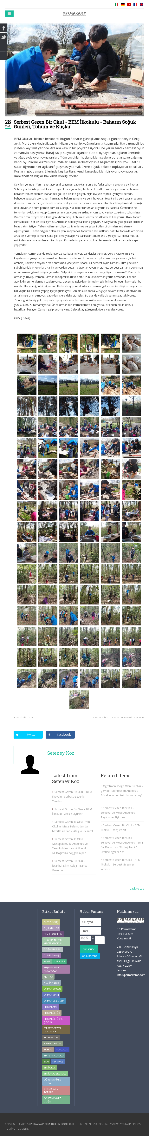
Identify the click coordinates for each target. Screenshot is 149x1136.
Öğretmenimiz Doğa (52, 1081)
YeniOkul (57, 1061)
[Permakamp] (74, 13)
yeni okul (49, 1067)
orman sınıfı (51, 994)
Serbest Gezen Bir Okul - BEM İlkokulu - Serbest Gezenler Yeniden (72, 796)
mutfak (48, 976)
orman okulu (52, 988)
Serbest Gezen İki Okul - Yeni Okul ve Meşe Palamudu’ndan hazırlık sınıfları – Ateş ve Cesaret (72, 826)
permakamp (50, 1007)
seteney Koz (51, 1037)
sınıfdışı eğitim (52, 1043)
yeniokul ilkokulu (55, 1073)
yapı (46, 1061)
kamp (47, 961)
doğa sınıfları (52, 949)
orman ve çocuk (54, 1000)
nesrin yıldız (51, 982)
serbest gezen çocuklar (52, 1030)
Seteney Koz (60, 753)
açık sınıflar (51, 928)
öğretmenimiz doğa (52, 1100)
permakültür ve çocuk (53, 1020)
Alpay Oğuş (51, 922)
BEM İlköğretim (53, 934)
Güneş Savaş (51, 955)
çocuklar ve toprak (51, 1090)
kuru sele (59, 961)
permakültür (52, 1013)
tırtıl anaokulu (54, 1055)
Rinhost (137, 1124)
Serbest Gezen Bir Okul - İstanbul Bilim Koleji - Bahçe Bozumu (69, 865)
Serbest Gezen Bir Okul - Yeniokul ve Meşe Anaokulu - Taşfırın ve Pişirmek (119, 812)
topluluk (62, 1049)
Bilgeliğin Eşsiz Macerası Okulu (53, 941)
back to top (137, 888)
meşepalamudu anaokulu (53, 969)
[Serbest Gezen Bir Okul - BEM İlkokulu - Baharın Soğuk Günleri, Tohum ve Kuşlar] (74, 69)
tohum (48, 1049)
